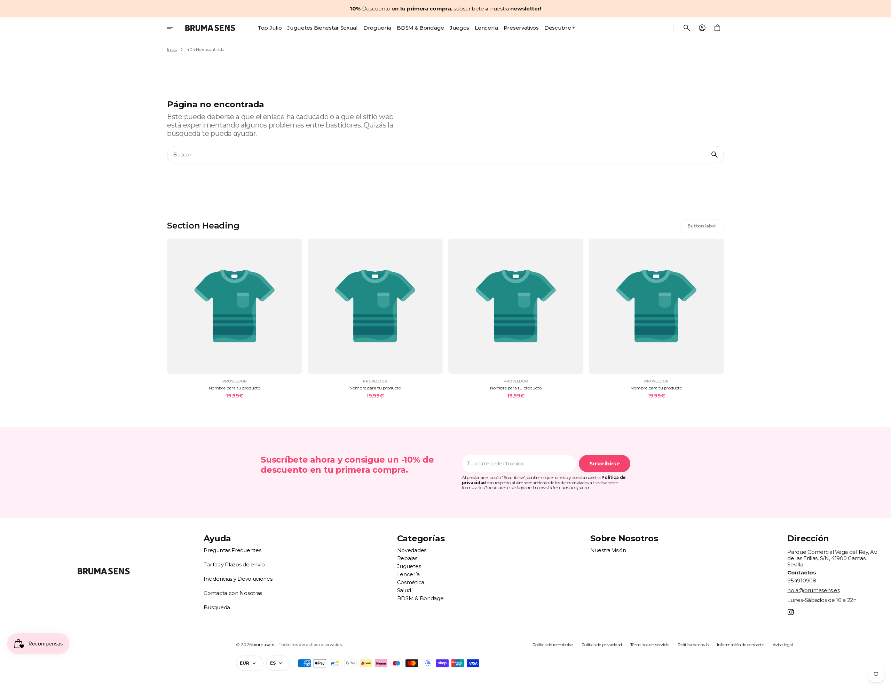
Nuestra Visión (608, 550)
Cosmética (410, 582)
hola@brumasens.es (813, 590)
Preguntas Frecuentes (232, 550)
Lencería (408, 574)
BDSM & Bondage (420, 598)
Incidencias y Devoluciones (238, 578)
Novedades (411, 550)
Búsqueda (217, 607)
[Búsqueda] (714, 154)
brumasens (263, 644)
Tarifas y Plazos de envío (234, 564)
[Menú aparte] (174, 28)
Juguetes (409, 566)
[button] (686, 28)
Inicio (172, 49)
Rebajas (407, 558)
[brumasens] (210, 27)
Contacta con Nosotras (233, 593)
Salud (404, 590)
